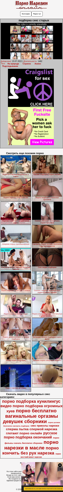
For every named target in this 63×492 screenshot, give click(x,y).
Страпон (27, 64)
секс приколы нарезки (45, 425)
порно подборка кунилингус (31, 401)
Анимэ (38, 64)
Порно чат (37, 14)
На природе (13, 64)
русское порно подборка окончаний (30, 435)
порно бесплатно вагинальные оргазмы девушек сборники (30, 416)
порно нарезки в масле (31, 445)
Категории (26, 14)
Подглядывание (10, 66)
